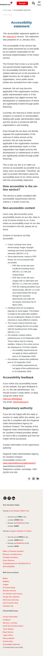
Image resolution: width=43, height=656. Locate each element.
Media (5, 578)
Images (5, 584)
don (11, 557)
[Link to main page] (6, 3)
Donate (22, 3)
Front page (7, 10)
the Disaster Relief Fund (20, 511)
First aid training (9, 587)
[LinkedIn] (38, 479)
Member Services (9, 591)
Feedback (6, 620)
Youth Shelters (8, 629)
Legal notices (8, 635)
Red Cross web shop (11, 600)
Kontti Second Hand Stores (13, 626)
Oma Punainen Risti (10, 603)
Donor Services (8, 560)
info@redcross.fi (20, 402)
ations (15, 557)
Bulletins (6, 581)
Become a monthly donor (12, 554)
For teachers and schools (12, 594)
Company (6, 557)
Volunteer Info (8, 606)
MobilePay (20, 523)
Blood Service (8, 632)
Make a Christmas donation (13, 551)
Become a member (10, 623)
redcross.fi (11, 36)
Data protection (8, 638)
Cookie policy (8, 641)
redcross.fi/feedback (12, 399)
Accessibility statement (22, 10)
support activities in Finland (21, 531)
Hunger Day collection (11, 597)
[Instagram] (33, 479)
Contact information (10, 617)
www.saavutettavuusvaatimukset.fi (19, 463)
